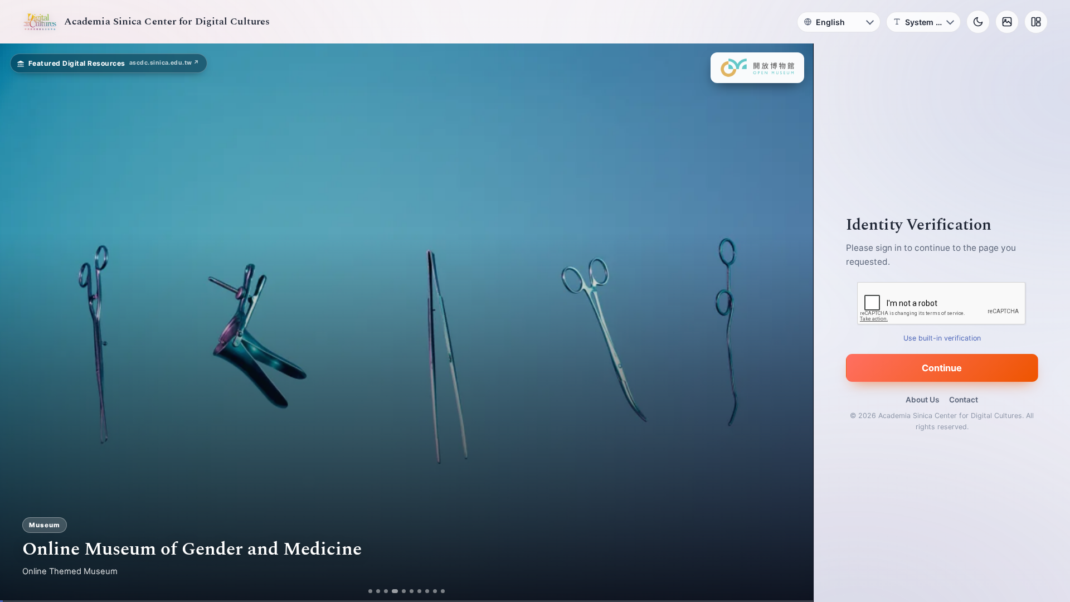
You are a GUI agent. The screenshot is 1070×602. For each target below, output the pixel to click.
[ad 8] (430, 591)
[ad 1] (367, 591)
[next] (793, 322)
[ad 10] (446, 591)
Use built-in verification (942, 338)
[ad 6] (415, 591)
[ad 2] (375, 591)
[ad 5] (403, 591)
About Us (922, 399)
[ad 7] (423, 591)
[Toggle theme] (978, 21)
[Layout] (1036, 21)
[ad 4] (391, 591)
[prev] (20, 322)
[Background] (1007, 21)
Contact (963, 399)
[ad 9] (438, 591)
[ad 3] (383, 591)
